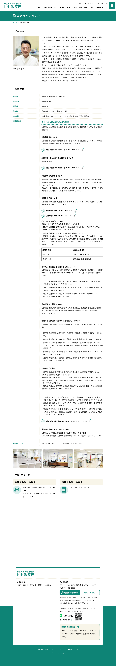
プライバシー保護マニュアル (68, 649)
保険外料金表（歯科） (58, 216)
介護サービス (101, 7)
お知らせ (82, 3)
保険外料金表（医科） (59, 211)
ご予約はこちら (65, 620)
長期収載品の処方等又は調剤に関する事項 (66, 421)
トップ (40, 7)
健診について (89, 7)
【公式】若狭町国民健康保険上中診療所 (12, 5)
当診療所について (51, 7)
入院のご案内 (77, 7)
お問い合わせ (101, 3)
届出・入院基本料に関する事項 (62, 150)
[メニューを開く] (112, 5)
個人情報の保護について (46, 649)
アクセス (91, 3)
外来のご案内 (65, 7)
